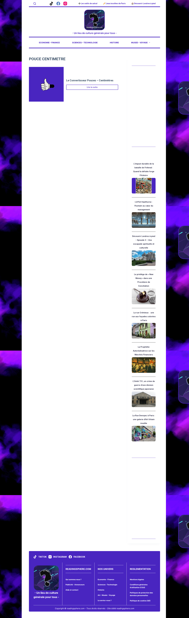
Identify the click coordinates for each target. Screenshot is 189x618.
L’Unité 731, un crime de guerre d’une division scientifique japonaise (144, 385)
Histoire (101, 590)
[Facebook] (58, 3)
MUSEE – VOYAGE (139, 42)
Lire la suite (96, 88)
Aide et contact (72, 590)
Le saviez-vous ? (104, 600)
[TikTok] (51, 3)
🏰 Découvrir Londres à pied (143, 3)
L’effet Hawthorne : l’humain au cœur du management (143, 206)
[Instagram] (65, 3)
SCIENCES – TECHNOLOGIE (85, 42)
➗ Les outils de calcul (87, 3)
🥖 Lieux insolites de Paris (114, 3)
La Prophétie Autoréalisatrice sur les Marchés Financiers (143, 351)
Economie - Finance (106, 579)
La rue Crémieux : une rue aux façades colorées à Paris (144, 317)
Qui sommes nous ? (73, 579)
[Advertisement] (144, 106)
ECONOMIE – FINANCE (49, 42)
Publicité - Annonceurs (75, 585)
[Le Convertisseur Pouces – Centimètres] (46, 84)
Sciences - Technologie (107, 585)
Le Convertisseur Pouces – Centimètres (89, 80)
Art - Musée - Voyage (106, 595)
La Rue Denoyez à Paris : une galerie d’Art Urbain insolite (143, 419)
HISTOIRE (114, 42)
